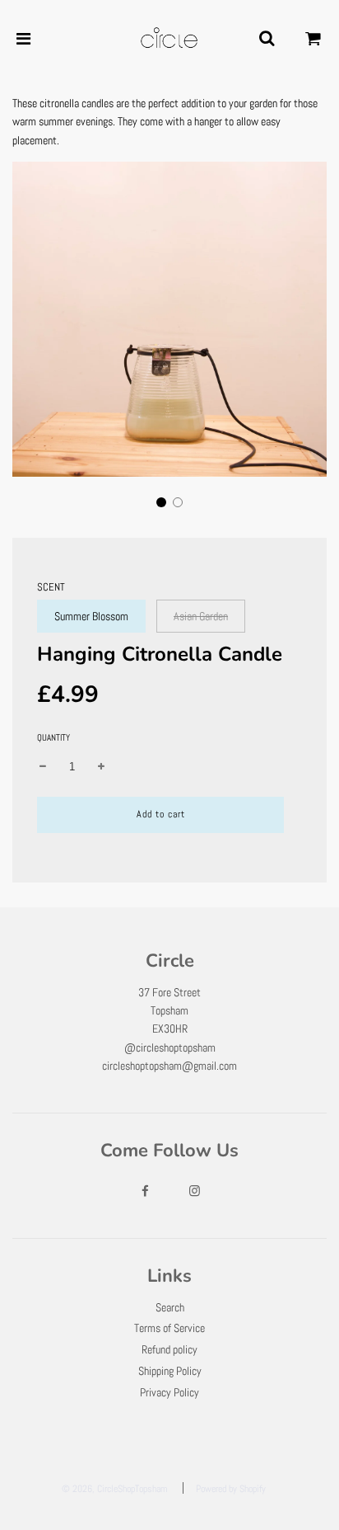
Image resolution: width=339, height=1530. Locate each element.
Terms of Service (169, 1328)
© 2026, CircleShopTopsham (115, 1488)
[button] (161, 502)
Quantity (53, 737)
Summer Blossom (91, 616)
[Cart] (313, 38)
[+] (101, 766)
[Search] (266, 38)
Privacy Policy (169, 1392)
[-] (43, 766)
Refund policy (169, 1349)
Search (170, 1307)
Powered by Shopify (231, 1488)
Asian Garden (201, 616)
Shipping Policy (170, 1370)
